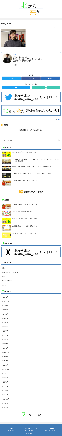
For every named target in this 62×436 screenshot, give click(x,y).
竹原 (14, 54)
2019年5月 (5, 407)
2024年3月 (5, 318)
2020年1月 (5, 395)
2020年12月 (5, 369)
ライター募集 (11, 431)
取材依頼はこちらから (31, 431)
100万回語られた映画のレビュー (12, 272)
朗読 (3, 276)
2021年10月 (5, 352)
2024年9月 (5, 305)
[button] (59, 140)
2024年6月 (5, 314)
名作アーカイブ (7, 281)
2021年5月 (5, 361)
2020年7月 (5, 378)
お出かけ (4, 285)
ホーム (11, 428)
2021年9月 (5, 356)
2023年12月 (5, 327)
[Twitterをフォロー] (14, 65)
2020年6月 (5, 382)
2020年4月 (5, 390)
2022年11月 (5, 339)
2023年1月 (5, 335)
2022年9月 (5, 344)
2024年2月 (5, 322)
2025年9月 (5, 297)
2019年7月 (5, 403)
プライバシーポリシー (50, 431)
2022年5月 (5, 348)
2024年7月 (5, 310)
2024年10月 (5, 301)
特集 (3, 268)
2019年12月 (5, 399)
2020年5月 (5, 386)
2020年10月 (5, 373)
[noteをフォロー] (16, 65)
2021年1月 (5, 365)
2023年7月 (5, 331)
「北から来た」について (31, 428)
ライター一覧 (50, 428)
